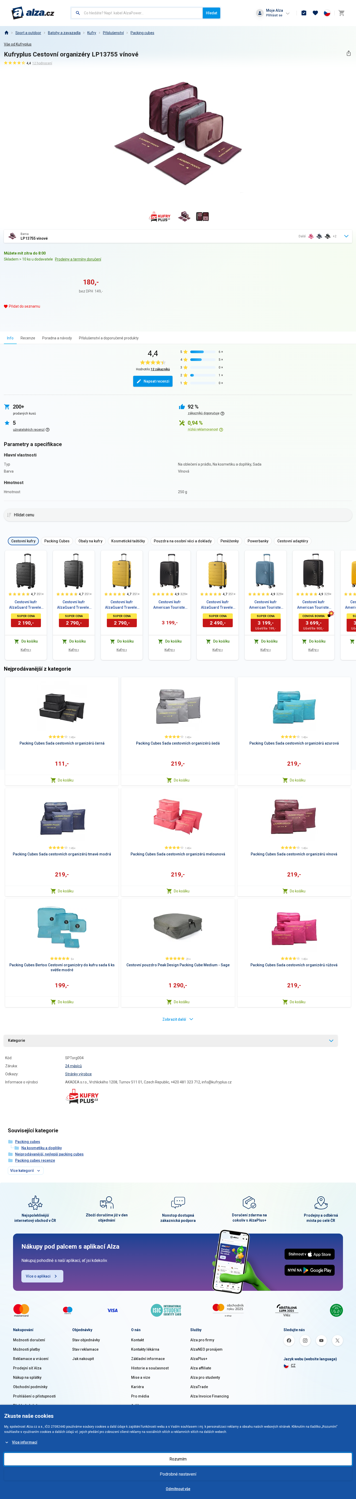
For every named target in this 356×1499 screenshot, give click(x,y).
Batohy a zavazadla (64, 33)
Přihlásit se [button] (274, 15)
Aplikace (138, 1405)
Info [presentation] (10, 338)
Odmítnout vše (178, 1489)
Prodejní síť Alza (27, 1368)
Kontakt (137, 1340)
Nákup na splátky (27, 1377)
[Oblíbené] (315, 13)
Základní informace (148, 1359)
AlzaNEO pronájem (206, 1349)
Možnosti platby (26, 1349)
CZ (293, 1365)
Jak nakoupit (83, 1359)
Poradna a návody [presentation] (57, 338)
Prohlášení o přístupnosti (34, 1396)
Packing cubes (142, 33)
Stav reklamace (85, 1349)
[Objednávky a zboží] (304, 13)
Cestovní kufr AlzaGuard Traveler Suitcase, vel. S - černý (25, 605)
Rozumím (178, 1459)
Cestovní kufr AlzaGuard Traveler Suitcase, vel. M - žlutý (217, 605)
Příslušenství (113, 33)
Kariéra (137, 1387)
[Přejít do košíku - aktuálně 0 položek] (341, 13)
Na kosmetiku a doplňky (41, 1148)
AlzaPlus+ (198, 1359)
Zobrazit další (174, 1019)
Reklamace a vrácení (30, 1359)
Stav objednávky (86, 1340)
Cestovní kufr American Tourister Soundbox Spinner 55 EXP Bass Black (169, 605)
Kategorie (16, 1040)
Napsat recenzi (156, 381)
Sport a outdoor (28, 33)
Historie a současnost (150, 1368)
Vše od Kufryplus (18, 44)
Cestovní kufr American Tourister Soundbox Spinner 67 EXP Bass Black (313, 605)
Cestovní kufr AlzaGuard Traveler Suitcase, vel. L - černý (73, 605)
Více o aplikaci (38, 1276)
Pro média (140, 1396)
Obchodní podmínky (30, 1387)
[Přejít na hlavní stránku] (32, 13)
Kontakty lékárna (145, 1349)
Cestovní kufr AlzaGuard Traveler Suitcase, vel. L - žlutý (121, 605)
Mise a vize (140, 1377)
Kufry (91, 33)
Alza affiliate (200, 1368)
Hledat (211, 13)
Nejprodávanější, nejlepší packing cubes (49, 1154)
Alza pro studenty (205, 1377)
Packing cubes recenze (35, 1160)
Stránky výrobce (78, 1074)
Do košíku (65, 780)
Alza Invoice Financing (209, 1396)
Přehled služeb (25, 1405)
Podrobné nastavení (178, 1474)
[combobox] (137, 13)
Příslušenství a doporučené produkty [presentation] (109, 338)
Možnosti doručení (29, 1340)
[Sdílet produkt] (348, 53)
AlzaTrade (199, 1387)
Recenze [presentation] (28, 338)
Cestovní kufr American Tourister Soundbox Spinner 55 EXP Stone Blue (265, 605)
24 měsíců (73, 1066)
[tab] (10, 338)
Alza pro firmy (202, 1340)
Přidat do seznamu (24, 306)
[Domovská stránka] (6, 33)
